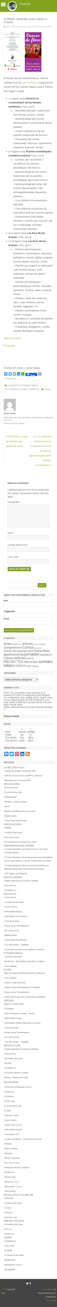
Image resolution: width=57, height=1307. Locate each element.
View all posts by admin (15, 423)
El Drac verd (9, 1101)
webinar (35, 666)
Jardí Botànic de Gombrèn (15, 916)
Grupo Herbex (10, 1120)
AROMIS (7, 1063)
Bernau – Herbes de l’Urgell (16, 1077)
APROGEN (8, 1198)
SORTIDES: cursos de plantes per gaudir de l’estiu (17, 441)
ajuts (15, 644)
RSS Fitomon (12, 716)
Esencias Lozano (11, 1115)
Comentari (14, 502)
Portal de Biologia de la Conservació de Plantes (24, 997)
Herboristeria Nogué (13, 911)
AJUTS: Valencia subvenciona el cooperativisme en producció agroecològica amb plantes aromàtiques (40, 450)
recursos (31, 662)
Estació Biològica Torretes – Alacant (19, 1013)
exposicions (25, 651)
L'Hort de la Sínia (11, 921)
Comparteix (10, 378)
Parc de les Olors (11, 837)
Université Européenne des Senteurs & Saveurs (24, 949)
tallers (9, 665)
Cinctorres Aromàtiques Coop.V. (18, 1087)
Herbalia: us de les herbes (15, 802)
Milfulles (8, 1144)
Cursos (47, 389)
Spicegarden (9, 1269)
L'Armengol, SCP (11, 1134)
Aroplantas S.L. (10, 890)
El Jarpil (7, 1111)
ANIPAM (7, 828)
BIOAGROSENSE (11, 1082)
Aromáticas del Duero (13, 1058)
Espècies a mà (10, 1217)
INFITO (7, 806)
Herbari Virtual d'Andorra (14, 983)
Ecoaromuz (9, 1092)
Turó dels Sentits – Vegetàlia (16, 945)
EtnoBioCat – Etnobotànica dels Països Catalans (24, 961)
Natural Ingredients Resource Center (19, 811)
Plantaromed (9, 1177)
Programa (9, 345)
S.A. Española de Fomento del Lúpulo (20, 842)
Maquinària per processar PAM (17, 780)
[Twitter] (27, 1283)
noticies (20, 658)
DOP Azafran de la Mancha (15, 874)
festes (38, 651)
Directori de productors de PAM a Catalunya (23, 776)
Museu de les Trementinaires (16, 926)
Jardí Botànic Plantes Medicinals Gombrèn (22, 1023)
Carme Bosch (29, 82)
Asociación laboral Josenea (16, 1073)
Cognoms (9, 611)
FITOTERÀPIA (12, 389)
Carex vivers (9, 1246)
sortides (45, 661)
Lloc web (13, 556)
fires (46, 651)
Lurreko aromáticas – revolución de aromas (23, 1139)
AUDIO (36, 644)
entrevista (10, 651)
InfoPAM (25, 4)
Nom (11, 533)
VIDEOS (20, 665)
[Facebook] (30, 1283)
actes (8, 644)
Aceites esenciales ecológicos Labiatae (21, 881)
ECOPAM (8, 1250)
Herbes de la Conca (12, 1125)
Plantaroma (9, 1172)
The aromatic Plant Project (15, 821)
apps (20, 644)
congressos (13, 647)
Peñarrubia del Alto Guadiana (16, 1167)
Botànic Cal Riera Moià (13, 1004)
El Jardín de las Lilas (13, 792)
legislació (46, 654)
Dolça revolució (11, 787)
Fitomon (8, 1229)
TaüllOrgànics (10, 1191)
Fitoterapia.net (10, 797)
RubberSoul (48, 1289)
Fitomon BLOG (10, 907)
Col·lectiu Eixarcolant (13, 833)
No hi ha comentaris (43, 27)
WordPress (51, 1300)
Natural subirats (10, 1149)
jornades (31, 654)
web (28, 666)
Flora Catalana (10, 966)
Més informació (12, 338)
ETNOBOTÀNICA (29, 385)
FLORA (23, 389)
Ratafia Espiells (10, 816)
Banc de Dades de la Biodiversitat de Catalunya (24, 973)
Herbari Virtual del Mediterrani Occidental (22, 987)
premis (30, 658)
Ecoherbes (9, 1009)
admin (8, 27)
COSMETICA (13, 385)
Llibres (8, 658)
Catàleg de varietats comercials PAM (19, 771)
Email (6, 619)
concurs (42, 644)
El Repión (8, 1213)
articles (27, 644)
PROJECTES (13, 662)
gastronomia (14, 654)
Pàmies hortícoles (12, 1158)
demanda (38, 648)
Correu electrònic (18, 544)
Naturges (8, 1153)
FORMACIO (33, 389)
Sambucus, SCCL (11, 1182)
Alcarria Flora (10, 885)
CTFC (3, 1289)
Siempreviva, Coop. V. (13, 1186)
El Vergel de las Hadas (14, 902)
